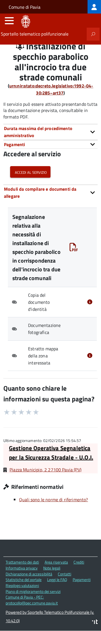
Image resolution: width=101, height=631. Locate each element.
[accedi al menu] (9, 20)
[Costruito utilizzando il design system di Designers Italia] (95, 622)
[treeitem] (94, 7)
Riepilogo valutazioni (22, 585)
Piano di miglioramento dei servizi (33, 591)
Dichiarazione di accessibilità (29, 574)
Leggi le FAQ (57, 579)
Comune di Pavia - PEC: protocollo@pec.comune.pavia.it (32, 600)
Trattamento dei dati (22, 562)
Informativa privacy (22, 568)
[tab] (50, 132)
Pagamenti (82, 579)
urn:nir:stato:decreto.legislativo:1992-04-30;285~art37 (51, 89)
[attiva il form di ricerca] (93, 34)
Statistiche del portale (24, 579)
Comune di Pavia (24, 7)
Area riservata (56, 562)
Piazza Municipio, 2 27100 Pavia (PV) (45, 469)
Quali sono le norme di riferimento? (53, 499)
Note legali (51, 568)
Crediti (79, 562)
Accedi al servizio (30, 172)
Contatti (64, 574)
